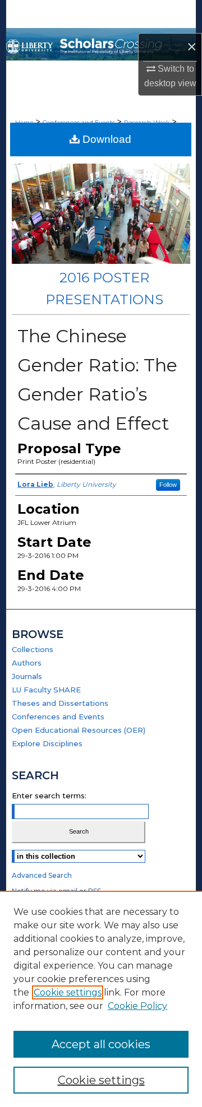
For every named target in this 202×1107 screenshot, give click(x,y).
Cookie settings (68, 992)
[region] (101, 999)
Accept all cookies (101, 1044)
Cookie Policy (137, 1006)
